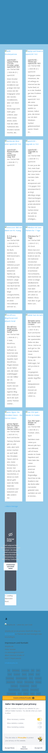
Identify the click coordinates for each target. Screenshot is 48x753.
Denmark (38, 678)
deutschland (11, 682)
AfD (32, 670)
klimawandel (11, 694)
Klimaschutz (34, 690)
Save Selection (24, 748)
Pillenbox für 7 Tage (34, 237)
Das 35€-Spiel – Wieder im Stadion (34, 423)
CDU (30, 678)
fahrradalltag (29, 682)
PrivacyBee (22, 738)
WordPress (11, 343)
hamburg (25, 690)
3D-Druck (31, 246)
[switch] (39, 719)
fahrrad (19, 682)
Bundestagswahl (21, 678)
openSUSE (11, 75)
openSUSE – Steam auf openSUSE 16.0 (34, 62)
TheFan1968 (14, 69)
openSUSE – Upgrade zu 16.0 (33, 152)
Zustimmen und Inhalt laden (10, 566)
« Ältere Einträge (11, 506)
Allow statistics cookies (15, 723)
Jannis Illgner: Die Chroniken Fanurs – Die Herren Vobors (13, 426)
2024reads (25, 670)
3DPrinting (16, 670)
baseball (17, 674)
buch (37, 674)
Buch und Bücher (13, 246)
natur (38, 694)
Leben (37, 433)
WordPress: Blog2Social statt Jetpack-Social (12, 329)
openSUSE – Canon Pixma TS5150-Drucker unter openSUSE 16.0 (13, 63)
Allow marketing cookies (15, 727)
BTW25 (31, 674)
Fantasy (38, 682)
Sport (30, 436)
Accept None (9, 748)
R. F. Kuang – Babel (12, 237)
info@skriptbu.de (11, 663)
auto (38, 670)
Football (31, 433)
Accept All (38, 748)
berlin (24, 674)
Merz (32, 694)
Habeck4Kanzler (14, 690)
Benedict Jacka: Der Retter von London (34, 323)
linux (19, 694)
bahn (9, 674)
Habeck (33, 686)
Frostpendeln (24, 686)
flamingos (14, 686)
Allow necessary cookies (16, 719)
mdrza (26, 694)
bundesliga (10, 678)
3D (9, 670)
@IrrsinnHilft (10, 634)
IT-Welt (9, 340)
